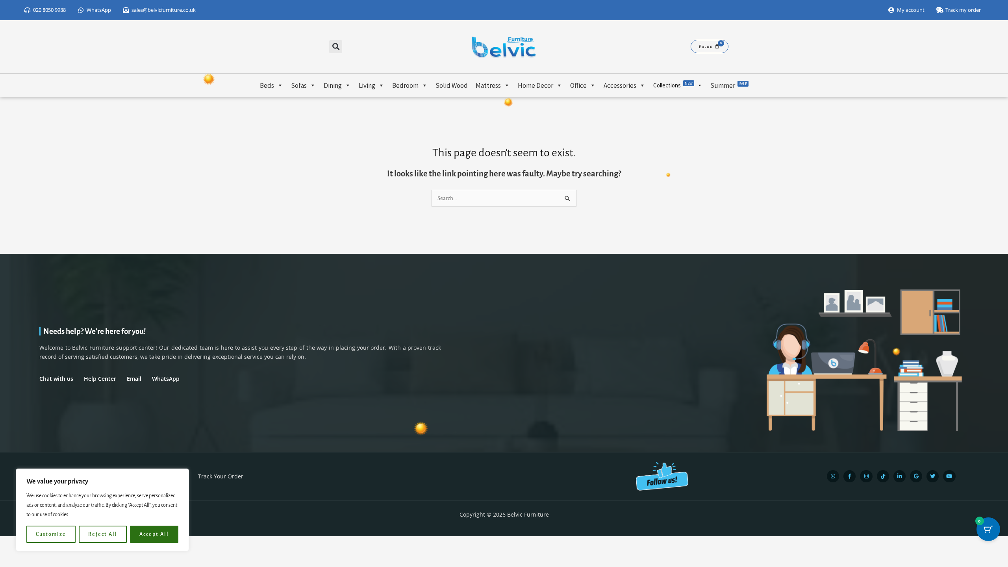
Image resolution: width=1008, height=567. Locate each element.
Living (367, 85)
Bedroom (405, 85)
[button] (335, 46)
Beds (267, 85)
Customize (51, 534)
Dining (333, 85)
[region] (102, 510)
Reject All (102, 534)
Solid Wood (451, 85)
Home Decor (535, 85)
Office (578, 85)
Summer (728, 85)
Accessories (620, 85)
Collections (673, 85)
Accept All (154, 534)
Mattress (488, 85)
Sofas (299, 85)
